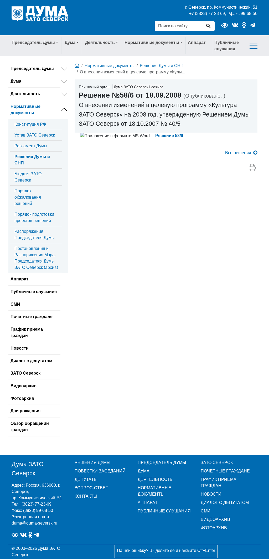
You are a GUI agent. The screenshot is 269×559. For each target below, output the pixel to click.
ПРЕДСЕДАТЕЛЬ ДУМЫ (162, 462)
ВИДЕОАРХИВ (215, 519)
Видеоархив (24, 386)
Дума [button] (70, 42)
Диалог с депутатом (31, 361)
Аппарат (197, 42)
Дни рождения (25, 411)
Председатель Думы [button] (33, 42)
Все (238, 152)
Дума (16, 81)
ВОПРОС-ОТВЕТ (91, 488)
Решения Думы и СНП (32, 159)
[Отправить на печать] (252, 167)
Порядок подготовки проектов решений (34, 217)
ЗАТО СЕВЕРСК (217, 462)
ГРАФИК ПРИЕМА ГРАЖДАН (218, 482)
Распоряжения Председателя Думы (34, 234)
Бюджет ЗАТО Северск (28, 177)
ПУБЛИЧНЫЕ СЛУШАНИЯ (164, 511)
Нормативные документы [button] (152, 42)
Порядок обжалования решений (27, 197)
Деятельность (25, 94)
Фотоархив (22, 398)
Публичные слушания (226, 45)
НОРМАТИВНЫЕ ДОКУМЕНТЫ (154, 491)
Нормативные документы (25, 109)
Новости (20, 348)
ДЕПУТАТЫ (86, 479)
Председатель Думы (32, 68)
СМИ (15, 304)
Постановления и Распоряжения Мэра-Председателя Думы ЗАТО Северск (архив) (36, 258)
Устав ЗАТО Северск (34, 135)
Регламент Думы (30, 146)
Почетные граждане (32, 316)
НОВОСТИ (211, 494)
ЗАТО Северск (25, 373)
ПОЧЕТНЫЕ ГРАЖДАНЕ (225, 471)
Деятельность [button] (100, 42)
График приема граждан (27, 332)
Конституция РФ (30, 124)
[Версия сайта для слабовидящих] (224, 25)
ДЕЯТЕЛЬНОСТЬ (155, 479)
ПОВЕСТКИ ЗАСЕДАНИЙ (100, 471)
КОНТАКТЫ (86, 496)
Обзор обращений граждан (30, 426)
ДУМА (143, 471)
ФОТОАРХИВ (214, 528)
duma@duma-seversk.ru (34, 523)
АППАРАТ (148, 502)
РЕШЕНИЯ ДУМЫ (92, 462)
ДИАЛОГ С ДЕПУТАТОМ (225, 502)
